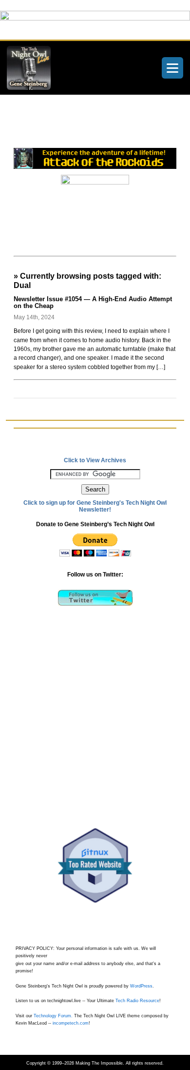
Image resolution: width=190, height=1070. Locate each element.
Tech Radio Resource (137, 1000)
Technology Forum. (53, 1015)
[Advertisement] (102, 130)
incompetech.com (71, 1023)
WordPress (141, 986)
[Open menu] (172, 68)
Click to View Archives (95, 460)
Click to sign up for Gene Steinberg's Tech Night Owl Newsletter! (95, 506)
